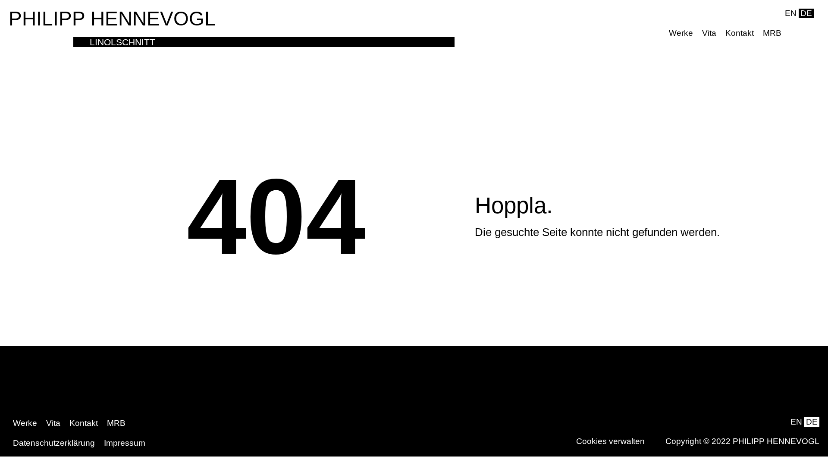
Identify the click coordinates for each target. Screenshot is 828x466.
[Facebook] (793, 33)
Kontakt (739, 33)
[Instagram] (807, 33)
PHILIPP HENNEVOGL (112, 18)
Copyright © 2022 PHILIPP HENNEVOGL (742, 441)
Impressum (124, 442)
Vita (709, 33)
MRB (772, 33)
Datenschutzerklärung (54, 442)
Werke (681, 33)
